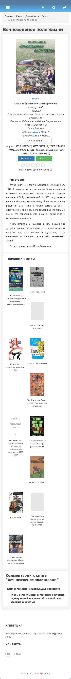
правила (50, 633)
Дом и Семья (32, 16)
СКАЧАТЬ (27, 158)
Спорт (45, 16)
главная (9, 633)
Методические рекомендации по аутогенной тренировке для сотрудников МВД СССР (15, 447)
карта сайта (38, 633)
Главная (9, 16)
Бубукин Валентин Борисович (39, 103)
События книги (35, 140)
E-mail (17, 654)
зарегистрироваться (23, 601)
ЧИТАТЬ (45, 158)
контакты (27, 633)
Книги (19, 16)
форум (17, 633)
